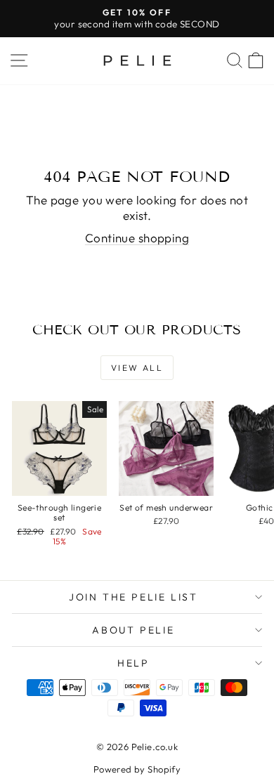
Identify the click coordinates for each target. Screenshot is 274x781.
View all (137, 367)
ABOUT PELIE (133, 630)
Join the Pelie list (133, 597)
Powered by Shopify (137, 769)
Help (133, 663)
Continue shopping (137, 237)
